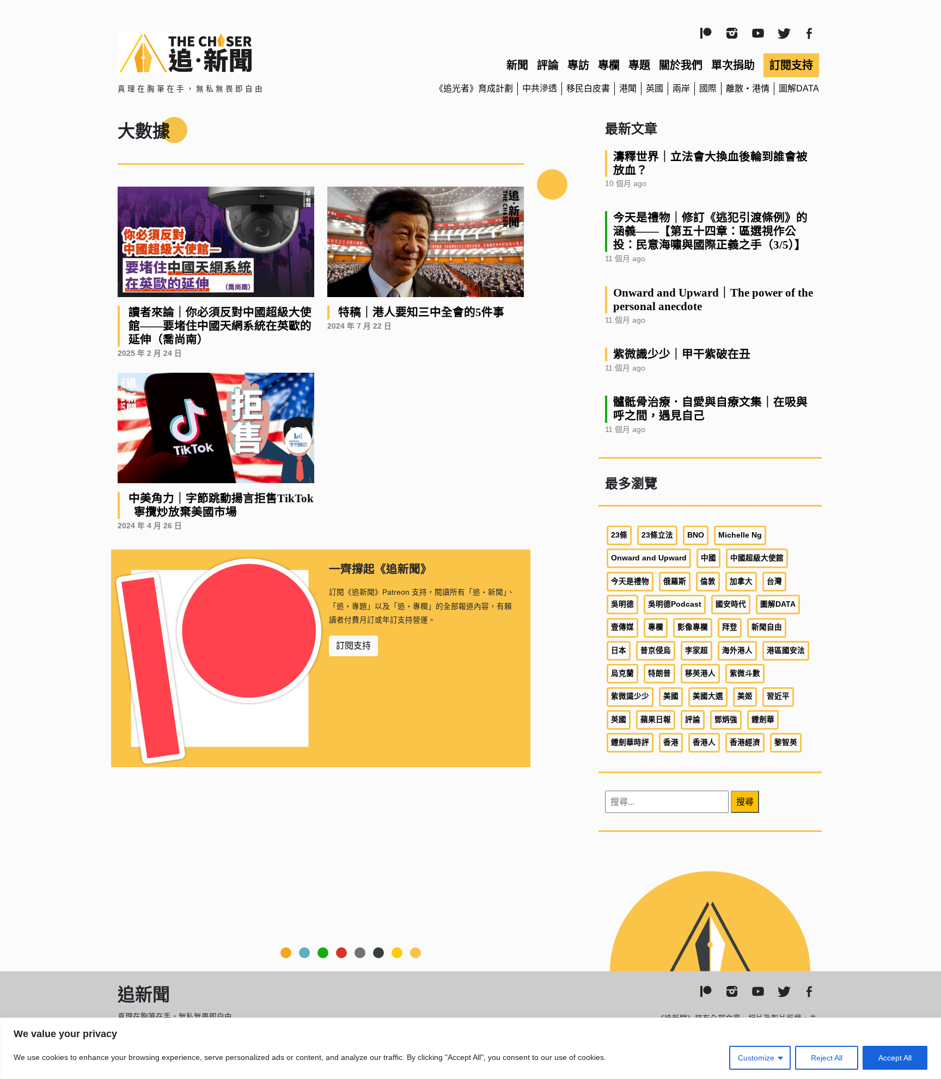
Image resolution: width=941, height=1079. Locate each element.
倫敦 (708, 581)
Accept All (895, 1057)
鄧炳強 (725, 720)
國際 (708, 88)
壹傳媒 (622, 627)
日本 (618, 650)
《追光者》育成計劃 (474, 88)
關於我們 (680, 65)
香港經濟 (745, 742)
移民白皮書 (588, 88)
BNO (695, 535)
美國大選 (708, 696)
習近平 (778, 696)
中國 (708, 558)
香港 (671, 742)
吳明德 (622, 604)
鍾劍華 (762, 720)
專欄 (609, 65)
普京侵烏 (655, 650)
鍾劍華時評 (630, 742)
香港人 (704, 742)
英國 (654, 88)
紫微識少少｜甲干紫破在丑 (681, 354)
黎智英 (785, 742)
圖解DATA (799, 88)
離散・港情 (747, 88)
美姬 (745, 696)
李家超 (696, 650)
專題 (639, 65)
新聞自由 (766, 627)
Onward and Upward (649, 558)
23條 (619, 535)
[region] (470, 1048)
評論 (548, 65)
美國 (671, 696)
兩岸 (681, 88)
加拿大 (741, 581)
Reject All (826, 1057)
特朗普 (659, 673)
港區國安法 (786, 650)
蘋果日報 (655, 720)
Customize (756, 1057)
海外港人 (737, 650)
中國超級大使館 (757, 558)
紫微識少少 (630, 696)
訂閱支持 (791, 65)
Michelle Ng (740, 535)
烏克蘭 (622, 673)
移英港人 (700, 673)
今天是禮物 (630, 581)
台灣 (774, 581)
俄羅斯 (674, 581)
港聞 (628, 88)
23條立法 (657, 535)
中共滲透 (539, 88)
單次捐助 (733, 65)
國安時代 (731, 604)
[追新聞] (231, 53)
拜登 (729, 627)
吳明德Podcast (674, 604)
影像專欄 (692, 627)
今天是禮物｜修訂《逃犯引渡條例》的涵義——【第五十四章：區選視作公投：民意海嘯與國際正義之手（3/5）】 (710, 231)
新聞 (517, 65)
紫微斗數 (745, 673)
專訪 (578, 65)
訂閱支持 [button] (353, 645)
